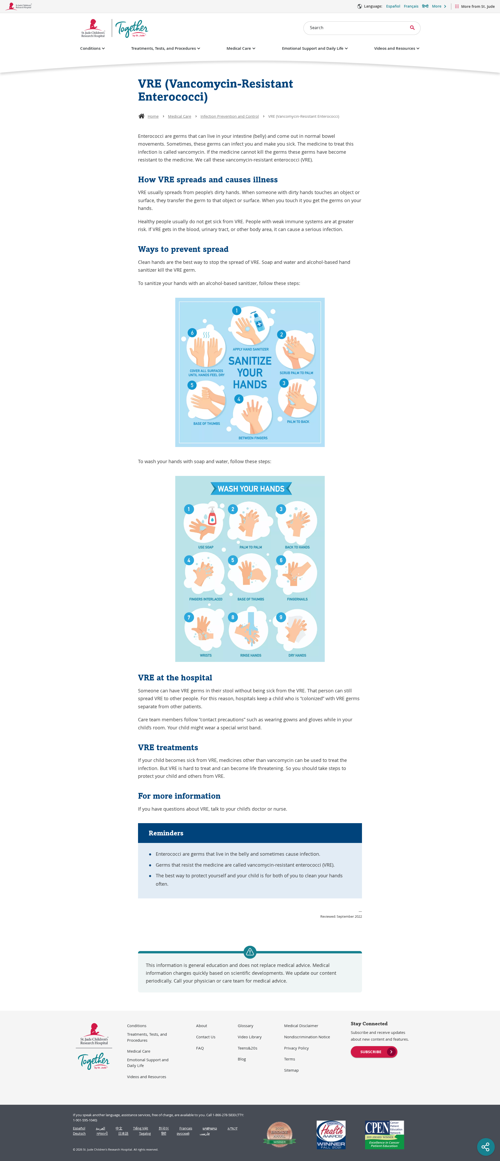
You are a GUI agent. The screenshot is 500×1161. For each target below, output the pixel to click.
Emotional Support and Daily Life (312, 48)
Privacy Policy (296, 1048)
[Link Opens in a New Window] (277, 1135)
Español (393, 6)
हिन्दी (425, 6)
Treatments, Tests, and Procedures (163, 48)
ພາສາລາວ (210, 1128)
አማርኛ (233, 1128)
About (201, 1025)
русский (183, 1133)
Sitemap (291, 1070)
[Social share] (486, 1147)
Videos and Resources (394, 48)
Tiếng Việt (140, 1128)
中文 (119, 1128)
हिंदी (163, 1133)
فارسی (205, 1133)
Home (153, 116)
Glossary (245, 1025)
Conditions (90, 48)
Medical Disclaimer (301, 1025)
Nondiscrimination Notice (307, 1036)
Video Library (250, 1036)
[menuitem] (374, 1051)
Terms (289, 1058)
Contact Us (205, 1036)
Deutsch (79, 1133)
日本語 (123, 1133)
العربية (100, 1128)
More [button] (436, 6)
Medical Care (239, 48)
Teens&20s (247, 1048)
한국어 (164, 1128)
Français (411, 6)
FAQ (200, 1048)
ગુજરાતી (102, 1133)
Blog (242, 1058)
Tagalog (145, 1133)
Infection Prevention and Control (230, 116)
